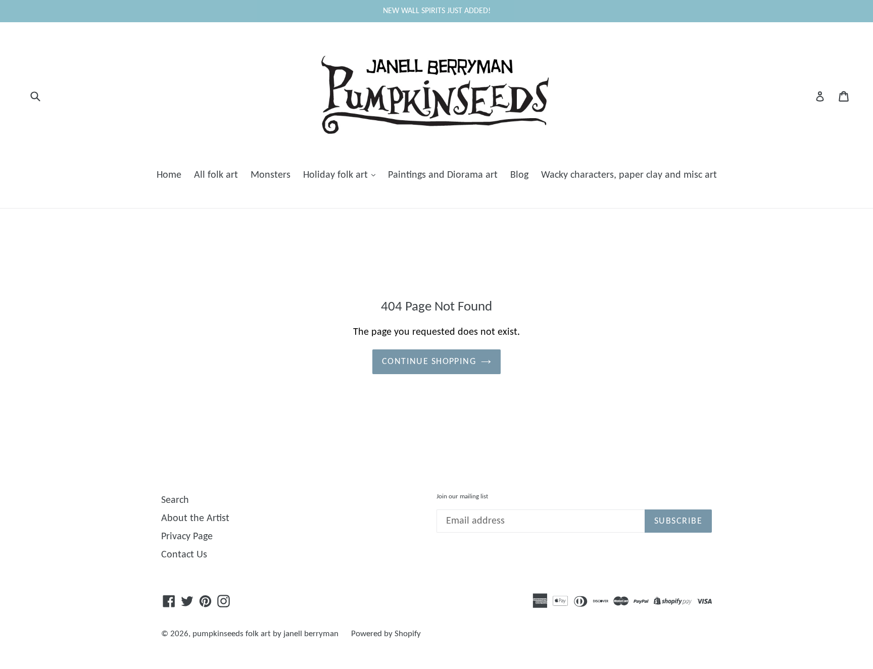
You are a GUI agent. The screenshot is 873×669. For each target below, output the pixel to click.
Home (169, 175)
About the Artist (195, 518)
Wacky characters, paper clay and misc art (629, 175)
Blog (519, 175)
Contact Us (184, 555)
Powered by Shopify (386, 634)
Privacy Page (187, 537)
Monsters (270, 175)
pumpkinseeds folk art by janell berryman (265, 634)
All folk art (216, 175)
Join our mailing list (462, 496)
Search (175, 500)
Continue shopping (429, 362)
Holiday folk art (336, 175)
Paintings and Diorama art (443, 175)
